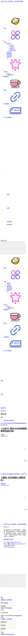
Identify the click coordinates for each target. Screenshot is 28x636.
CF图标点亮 (10, 74)
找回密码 (9, 608)
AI (7, 58)
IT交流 (8, 51)
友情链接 (6, 539)
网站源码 (9, 53)
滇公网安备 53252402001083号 (17, 544)
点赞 (10, 420)
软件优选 (9, 55)
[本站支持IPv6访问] (9, 545)
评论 (12, 420)
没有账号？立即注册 (6, 599)
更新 (5, 420)
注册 (2, 632)
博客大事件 (13, 50)
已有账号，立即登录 (6, 619)
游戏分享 (9, 56)
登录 (2, 609)
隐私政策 (6, 76)
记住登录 (4, 608)
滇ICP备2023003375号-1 (14, 542)
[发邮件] (15, 571)
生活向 (12, 45)
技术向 (12, 47)
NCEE (8, 73)
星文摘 (12, 48)
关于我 (11, 539)
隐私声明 (19, 615)
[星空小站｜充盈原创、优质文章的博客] (15, 524)
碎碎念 (9, 43)
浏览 (7, 420)
